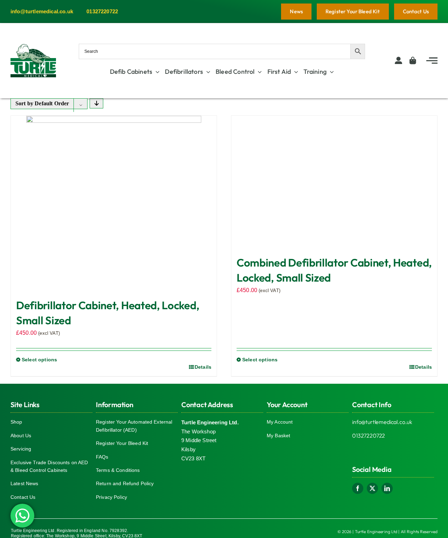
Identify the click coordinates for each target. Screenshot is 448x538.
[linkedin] (387, 488)
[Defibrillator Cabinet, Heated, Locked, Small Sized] (114, 203)
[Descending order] (96, 103)
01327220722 (368, 435)
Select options (39, 359)
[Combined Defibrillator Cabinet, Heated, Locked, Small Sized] (334, 182)
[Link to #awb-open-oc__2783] (432, 60)
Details (203, 367)
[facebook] (357, 488)
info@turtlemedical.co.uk (382, 421)
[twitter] (372, 488)
